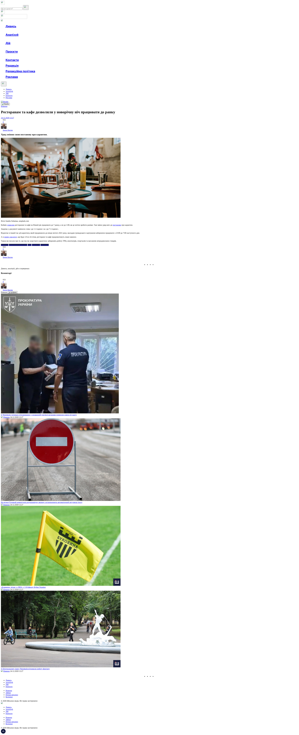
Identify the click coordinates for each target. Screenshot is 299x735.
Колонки (38, 39)
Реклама (56, 47)
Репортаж (32, 30)
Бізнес (48, 47)
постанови (117, 225)
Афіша (12, 47)
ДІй (7, 93)
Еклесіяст (117, 56)
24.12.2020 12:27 (7, 118)
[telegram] (156, 265)
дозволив (10, 225)
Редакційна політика (20, 71)
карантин (4, 245)
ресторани (45, 245)
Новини (13, 30)
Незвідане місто (16, 56)
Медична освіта (40, 56)
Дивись (11, 26)
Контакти (12, 60)
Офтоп (41, 30)
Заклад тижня (54, 56)
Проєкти (12, 51)
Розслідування (26, 39)
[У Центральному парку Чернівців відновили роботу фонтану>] (61, 667)
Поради (40, 47)
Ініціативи (31, 47)
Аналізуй (12, 34)
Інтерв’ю (22, 30)
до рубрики (13, 292)
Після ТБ (107, 56)
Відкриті (28, 56)
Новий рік (36, 245)
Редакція (12, 65)
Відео (48, 30)
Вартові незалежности (92, 56)
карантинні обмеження (18, 245)
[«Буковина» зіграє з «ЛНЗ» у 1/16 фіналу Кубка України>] (61, 585)
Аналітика (14, 39)
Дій (8, 43)
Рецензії (21, 47)
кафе (29, 245)
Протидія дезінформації (71, 56)
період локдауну (10, 237)
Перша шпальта (12, 695)
